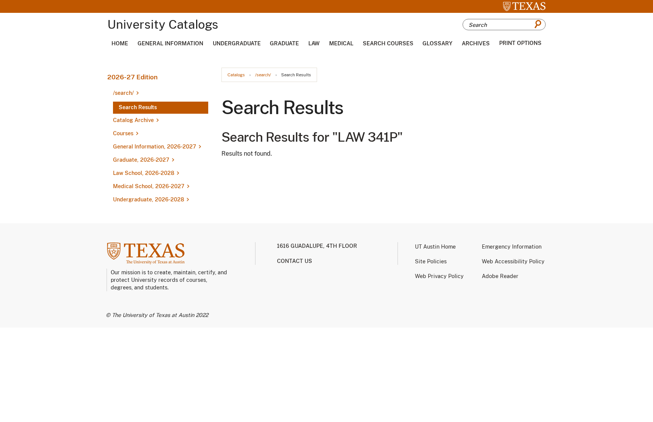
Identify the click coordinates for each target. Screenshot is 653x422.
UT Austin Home (435, 247)
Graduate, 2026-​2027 (141, 160)
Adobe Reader (500, 276)
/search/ (263, 75)
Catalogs (236, 75)
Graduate (284, 43)
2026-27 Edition (132, 77)
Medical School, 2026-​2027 (148, 186)
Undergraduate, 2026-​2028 (148, 199)
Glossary (437, 43)
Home (119, 43)
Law (314, 43)
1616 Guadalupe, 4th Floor (317, 246)
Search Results (138, 107)
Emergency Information (512, 247)
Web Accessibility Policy (513, 261)
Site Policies (431, 261)
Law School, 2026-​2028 (143, 173)
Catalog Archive (133, 120)
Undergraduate (237, 43)
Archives (476, 43)
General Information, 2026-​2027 (154, 147)
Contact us (294, 261)
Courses (123, 133)
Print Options (520, 43)
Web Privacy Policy (439, 276)
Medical (341, 43)
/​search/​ (123, 93)
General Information (170, 43)
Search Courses (388, 43)
